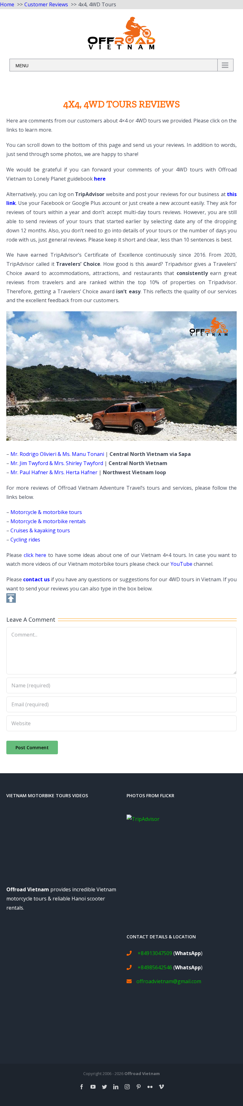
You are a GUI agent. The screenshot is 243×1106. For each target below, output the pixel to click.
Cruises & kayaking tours (40, 530)
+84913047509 (155, 953)
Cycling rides (25, 539)
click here (35, 555)
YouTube (181, 563)
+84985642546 (155, 967)
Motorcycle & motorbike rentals (48, 521)
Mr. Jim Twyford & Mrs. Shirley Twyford (56, 463)
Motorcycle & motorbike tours (46, 512)
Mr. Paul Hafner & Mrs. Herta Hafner (53, 472)
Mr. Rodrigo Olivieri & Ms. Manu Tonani (57, 454)
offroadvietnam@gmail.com (168, 981)
